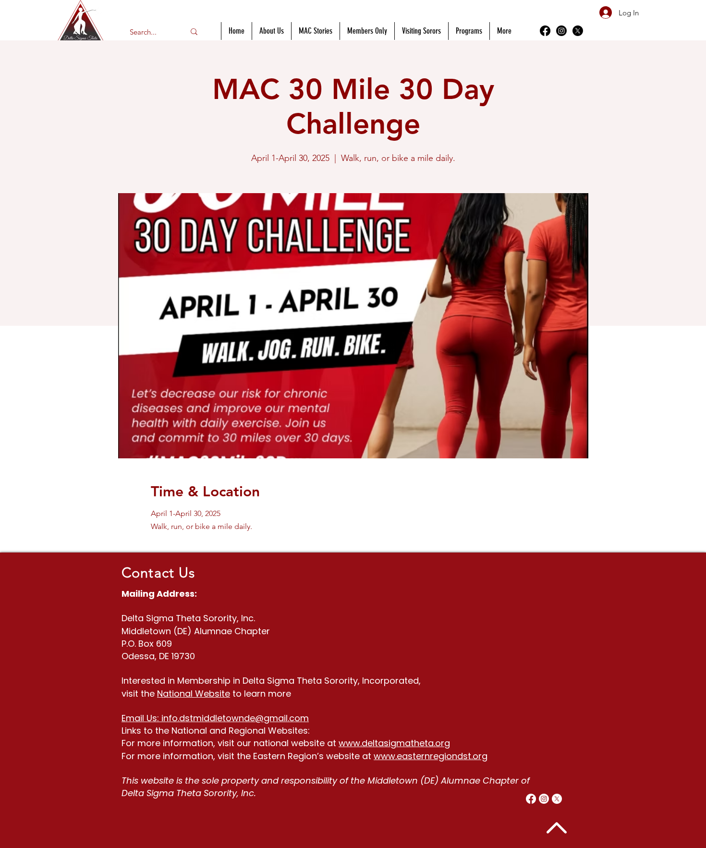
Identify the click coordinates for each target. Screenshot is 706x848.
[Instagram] (561, 30)
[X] (577, 30)
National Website (193, 694)
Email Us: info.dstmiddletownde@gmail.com (215, 718)
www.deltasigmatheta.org (394, 743)
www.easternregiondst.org (430, 756)
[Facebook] (545, 30)
